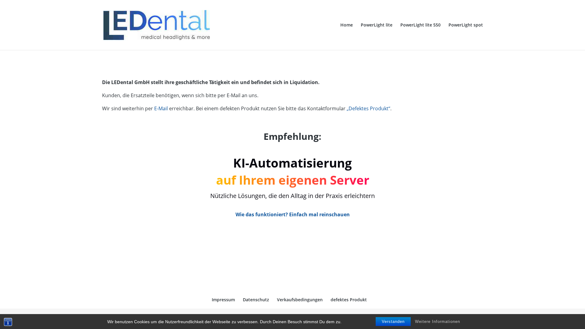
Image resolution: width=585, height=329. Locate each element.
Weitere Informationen (437, 321)
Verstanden (393, 321)
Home (346, 25)
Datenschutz (256, 299)
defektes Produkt (349, 299)
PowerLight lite (376, 25)
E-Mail (161, 108)
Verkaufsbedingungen (300, 299)
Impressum (223, 299)
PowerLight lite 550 (420, 25)
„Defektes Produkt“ (368, 108)
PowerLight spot (465, 25)
